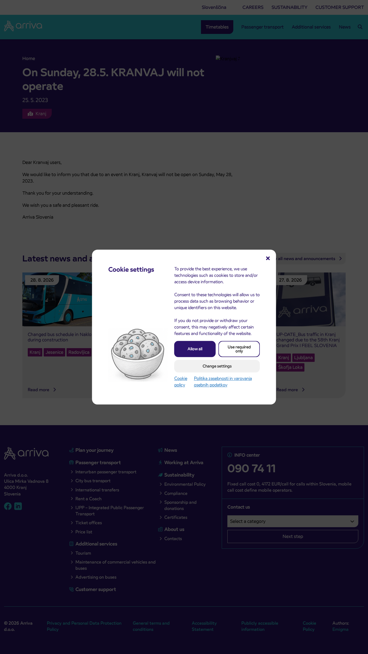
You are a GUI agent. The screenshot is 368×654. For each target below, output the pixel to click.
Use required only (239, 349)
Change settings (217, 366)
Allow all (195, 348)
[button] (268, 257)
